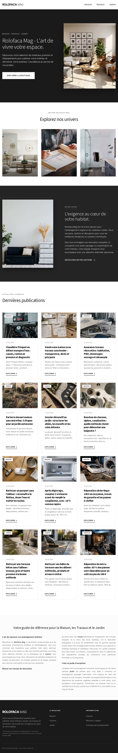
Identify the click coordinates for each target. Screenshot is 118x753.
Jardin (112, 5)
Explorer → (11, 373)
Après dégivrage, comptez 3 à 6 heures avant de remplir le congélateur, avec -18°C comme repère (58, 497)
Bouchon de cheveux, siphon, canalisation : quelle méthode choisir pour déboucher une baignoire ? (96, 424)
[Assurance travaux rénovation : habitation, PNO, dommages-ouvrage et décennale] (98, 337)
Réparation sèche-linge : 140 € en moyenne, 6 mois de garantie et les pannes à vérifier (97, 496)
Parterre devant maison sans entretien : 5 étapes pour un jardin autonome (19, 420)
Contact (89, 716)
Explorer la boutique (18, 75)
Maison (88, 5)
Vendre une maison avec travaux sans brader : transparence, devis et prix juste (58, 352)
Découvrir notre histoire (78, 260)
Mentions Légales (93, 720)
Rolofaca (12, 4)
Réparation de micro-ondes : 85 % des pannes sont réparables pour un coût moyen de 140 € (97, 569)
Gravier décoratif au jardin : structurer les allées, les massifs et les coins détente (57, 422)
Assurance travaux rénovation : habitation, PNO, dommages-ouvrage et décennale (97, 352)
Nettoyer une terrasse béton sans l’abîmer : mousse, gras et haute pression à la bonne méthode (18, 571)
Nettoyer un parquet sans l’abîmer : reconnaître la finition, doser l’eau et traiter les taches (20, 496)
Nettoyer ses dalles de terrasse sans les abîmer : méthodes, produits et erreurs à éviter (58, 569)
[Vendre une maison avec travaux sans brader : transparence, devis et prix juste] (59, 337)
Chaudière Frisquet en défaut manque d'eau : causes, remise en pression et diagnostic (18, 352)
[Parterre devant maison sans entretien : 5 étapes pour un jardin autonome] (20, 407)
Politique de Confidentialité (97, 725)
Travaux (100, 5)
